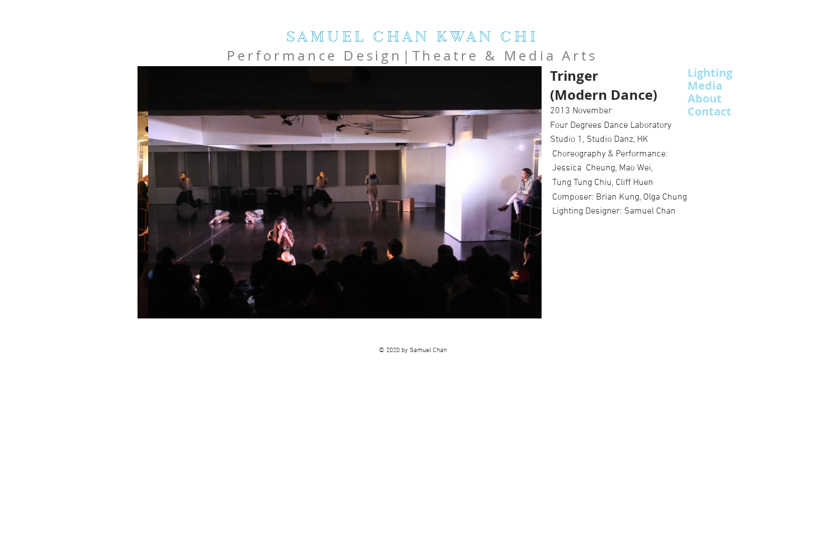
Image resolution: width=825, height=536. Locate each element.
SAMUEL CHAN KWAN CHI (412, 37)
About (705, 98)
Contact (709, 111)
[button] (340, 192)
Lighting (710, 72)
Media (705, 85)
